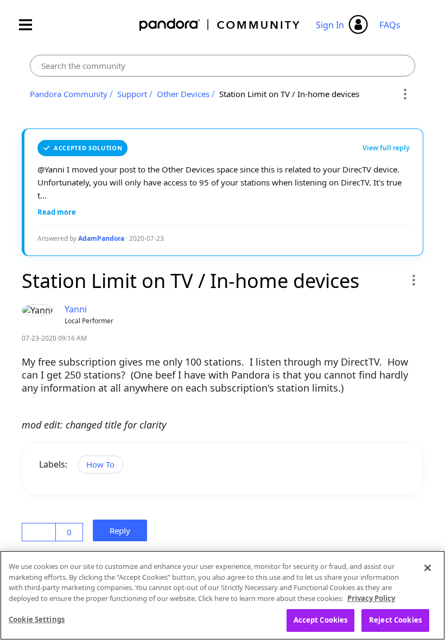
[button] (413, 280)
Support (132, 93)
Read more (56, 212)
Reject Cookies (395, 620)
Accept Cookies (321, 620)
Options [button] (405, 94)
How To (100, 464)
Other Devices (183, 93)
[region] (222, 595)
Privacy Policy (371, 598)
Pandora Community (220, 24)
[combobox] (222, 65)
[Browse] (31, 24)
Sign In (330, 25)
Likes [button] (40, 532)
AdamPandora (101, 238)
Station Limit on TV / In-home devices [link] (289, 93)
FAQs (389, 25)
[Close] (428, 568)
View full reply (386, 147)
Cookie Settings (37, 619)
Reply (123, 530)
